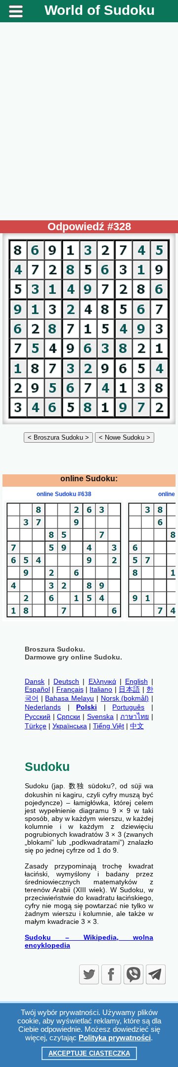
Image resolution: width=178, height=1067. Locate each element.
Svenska (100, 716)
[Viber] (133, 974)
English (136, 681)
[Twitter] (89, 974)
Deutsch (66, 681)
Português (128, 707)
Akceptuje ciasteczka (89, 1053)
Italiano (100, 689)
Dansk (34, 681)
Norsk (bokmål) (125, 698)
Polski (86, 707)
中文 (137, 726)
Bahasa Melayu (69, 698)
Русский (37, 716)
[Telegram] (156, 974)
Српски (68, 716)
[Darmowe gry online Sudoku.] (89, 422)
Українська (69, 726)
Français (70, 689)
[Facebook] (111, 974)
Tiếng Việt (108, 726)
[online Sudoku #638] (64, 617)
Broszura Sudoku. (55, 649)
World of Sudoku (99, 10)
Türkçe (35, 726)
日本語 (129, 689)
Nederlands (43, 707)
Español (37, 689)
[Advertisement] (89, 121)
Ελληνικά (102, 681)
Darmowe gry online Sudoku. (73, 657)
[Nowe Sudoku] (124, 437)
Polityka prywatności (115, 1037)
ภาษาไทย (134, 716)
